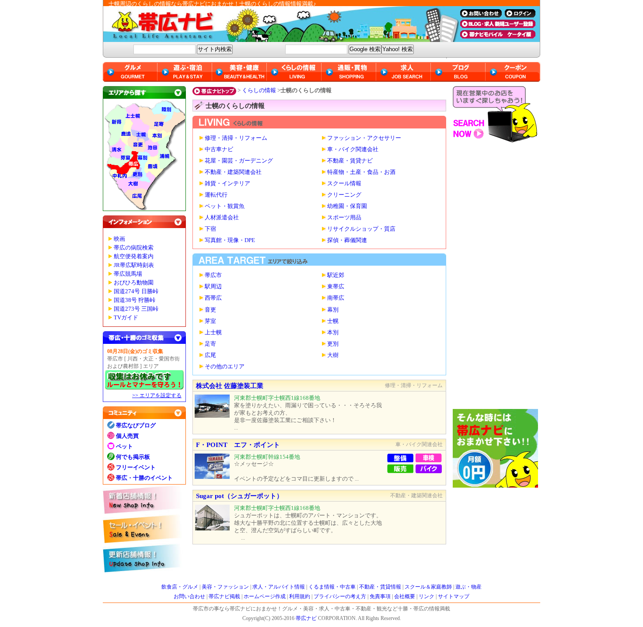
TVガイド (126, 318)
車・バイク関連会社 (352, 149)
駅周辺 (213, 287)
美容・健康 (239, 72)
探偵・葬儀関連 (347, 240)
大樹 (333, 355)
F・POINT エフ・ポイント (238, 444)
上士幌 (213, 332)
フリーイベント (136, 467)
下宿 (210, 229)
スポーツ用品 (344, 218)
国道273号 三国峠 (136, 309)
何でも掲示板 (133, 457)
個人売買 (127, 436)
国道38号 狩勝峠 (134, 300)
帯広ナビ (278, 24)
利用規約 (299, 596)
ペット (124, 446)
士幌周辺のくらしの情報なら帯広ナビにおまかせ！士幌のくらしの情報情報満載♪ (212, 3)
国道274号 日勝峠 (136, 291)
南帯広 (335, 298)
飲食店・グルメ (179, 587)
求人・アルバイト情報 (278, 587)
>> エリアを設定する (157, 395)
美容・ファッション (225, 587)
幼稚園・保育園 (347, 206)
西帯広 (213, 298)
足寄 (210, 344)
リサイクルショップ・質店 (361, 229)
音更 (210, 310)
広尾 (210, 355)
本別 (333, 332)
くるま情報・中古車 (332, 587)
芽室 (210, 321)
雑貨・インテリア (227, 183)
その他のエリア (225, 367)
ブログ (458, 72)
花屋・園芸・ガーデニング (239, 161)
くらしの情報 (259, 90)
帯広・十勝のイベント (144, 478)
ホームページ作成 (265, 596)
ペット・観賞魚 (225, 206)
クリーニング (344, 195)
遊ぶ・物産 (468, 587)
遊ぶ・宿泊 (184, 72)
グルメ (130, 72)
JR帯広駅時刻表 (134, 265)
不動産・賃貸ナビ (350, 161)
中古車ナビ (219, 149)
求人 (403, 72)
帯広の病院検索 (134, 248)
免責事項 (380, 596)
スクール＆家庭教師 (428, 587)
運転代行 (216, 195)
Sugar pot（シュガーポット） (239, 495)
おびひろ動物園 (134, 283)
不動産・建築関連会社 (233, 172)
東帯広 (335, 287)
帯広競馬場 (128, 274)
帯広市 (213, 275)
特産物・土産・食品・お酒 (361, 172)
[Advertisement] (496, 278)
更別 (333, 344)
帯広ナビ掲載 (224, 596)
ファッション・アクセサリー (364, 138)
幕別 (333, 310)
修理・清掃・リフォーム (236, 138)
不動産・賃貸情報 (380, 587)
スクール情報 (344, 183)
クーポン (513, 72)
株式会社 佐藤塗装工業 (229, 385)
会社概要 (404, 596)
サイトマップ (453, 596)
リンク (426, 596)
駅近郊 (335, 275)
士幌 (333, 321)
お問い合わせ (189, 596)
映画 (119, 239)
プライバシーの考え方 (340, 596)
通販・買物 (349, 72)
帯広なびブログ (136, 425)
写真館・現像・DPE (230, 240)
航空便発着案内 (134, 256)
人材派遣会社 (222, 218)
